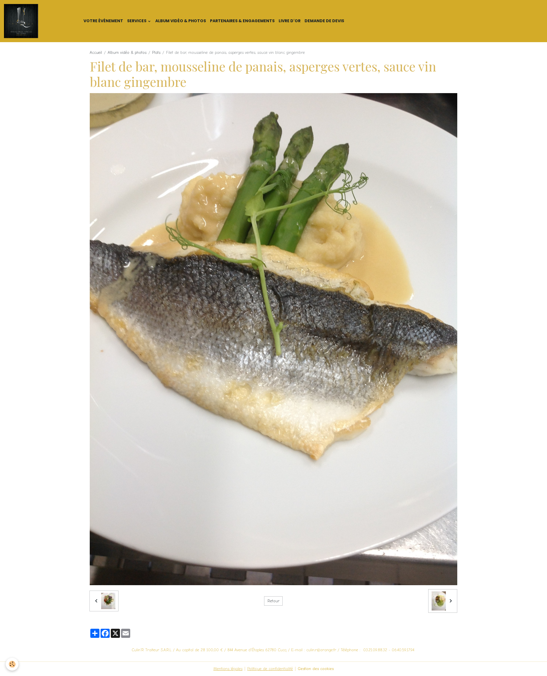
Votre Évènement (103, 21)
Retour (273, 601)
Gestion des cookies (316, 668)
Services (137, 21)
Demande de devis (324, 21)
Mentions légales (227, 668)
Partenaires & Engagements (242, 21)
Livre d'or (290, 21)
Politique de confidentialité (270, 668)
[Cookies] (12, 664)
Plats (156, 52)
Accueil (96, 52)
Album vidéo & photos (180, 21)
